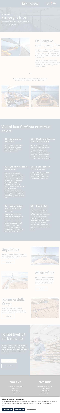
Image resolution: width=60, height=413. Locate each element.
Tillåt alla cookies (7, 409)
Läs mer (4, 405)
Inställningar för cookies (31, 409)
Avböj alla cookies (19, 409)
